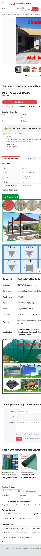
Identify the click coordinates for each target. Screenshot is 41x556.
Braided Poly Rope (9, 518)
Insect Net (7, 514)
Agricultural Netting (25, 518)
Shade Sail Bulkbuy (26, 537)
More (3, 541)
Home (3, 14)
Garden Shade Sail (21, 533)
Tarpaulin (5, 495)
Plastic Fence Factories (11, 528)
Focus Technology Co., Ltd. (25, 548)
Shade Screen (8, 533)
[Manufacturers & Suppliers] (21, 3)
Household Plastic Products (30, 14)
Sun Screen (25, 528)
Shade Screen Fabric (10, 537)
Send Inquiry (19, 102)
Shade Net (23, 495)
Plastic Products (19, 514)
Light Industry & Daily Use (14, 14)
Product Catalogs (30, 491)
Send (19, 439)
